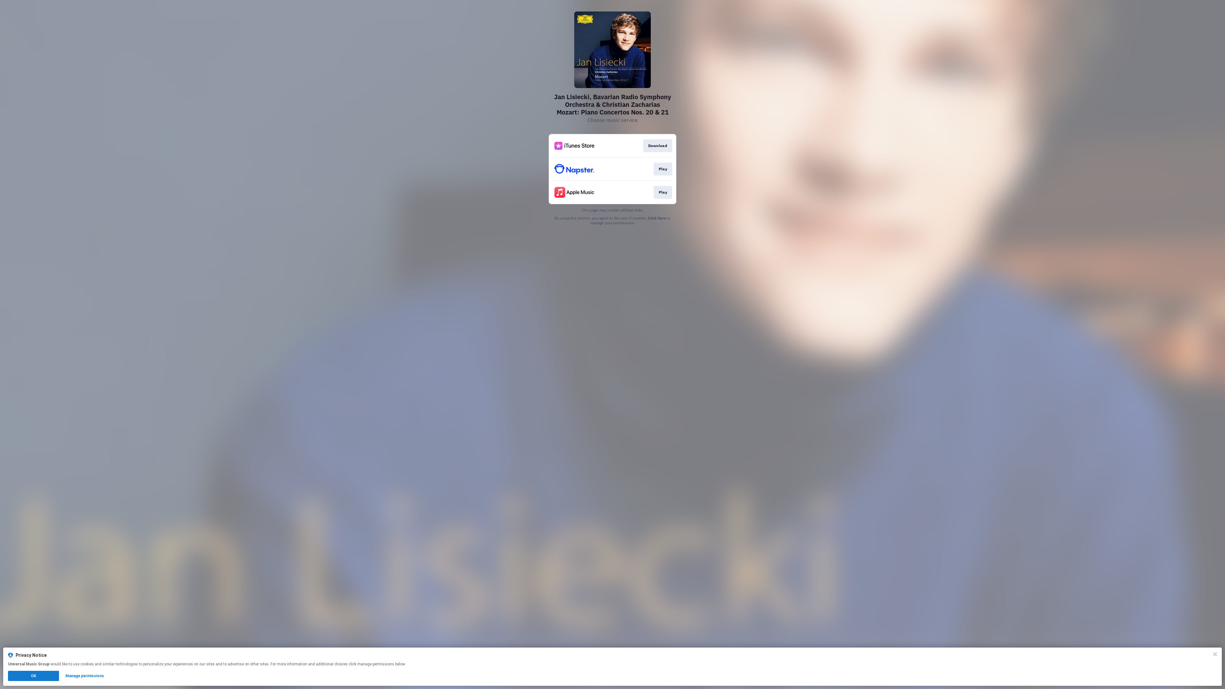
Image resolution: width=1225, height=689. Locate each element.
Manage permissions (84, 676)
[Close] (1215, 654)
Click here (657, 218)
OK (33, 676)
